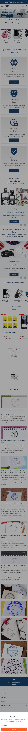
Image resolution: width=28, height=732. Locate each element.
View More (14, 221)
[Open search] (20, 6)
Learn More (14, 82)
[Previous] (21, 225)
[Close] (26, 714)
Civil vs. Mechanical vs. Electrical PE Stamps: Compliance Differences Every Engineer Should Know (12, 505)
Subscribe (14, 729)
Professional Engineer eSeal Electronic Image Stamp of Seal (9, 331)
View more (14, 274)
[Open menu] (2, 6)
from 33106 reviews (14, 351)
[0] (25, 6)
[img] (14, 350)
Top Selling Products (14, 307)
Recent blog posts (14, 389)
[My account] (23, 6)
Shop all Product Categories (14, 282)
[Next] (25, 225)
